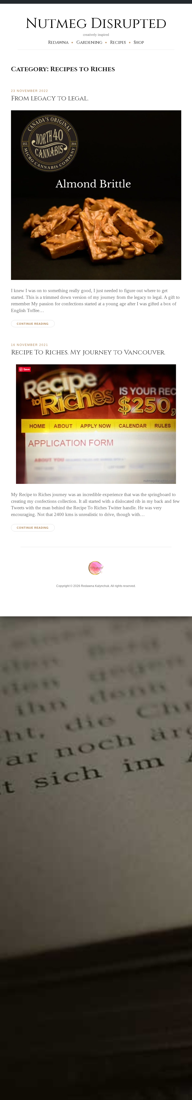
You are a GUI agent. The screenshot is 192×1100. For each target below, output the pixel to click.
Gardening (89, 42)
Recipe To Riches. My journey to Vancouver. (88, 352)
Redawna (58, 42)
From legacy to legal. (49, 98)
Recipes (118, 42)
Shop (139, 42)
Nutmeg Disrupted (96, 23)
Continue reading (33, 323)
